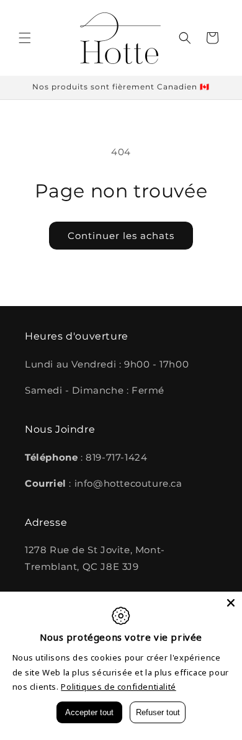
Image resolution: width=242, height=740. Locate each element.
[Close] (231, 603)
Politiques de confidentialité (118, 686)
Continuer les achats (121, 235)
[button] (24, 38)
